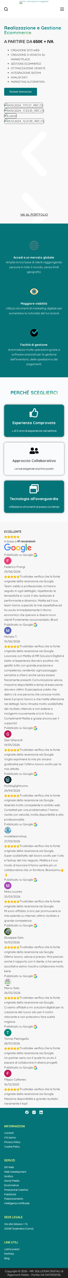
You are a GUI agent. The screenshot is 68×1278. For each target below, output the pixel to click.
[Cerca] (6, 9)
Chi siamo (10, 1137)
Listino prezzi (11, 1249)
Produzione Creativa (16, 1190)
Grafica (8, 1176)
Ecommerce (11, 1185)
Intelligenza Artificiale (16, 1203)
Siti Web (9, 1167)
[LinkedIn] (41, 1112)
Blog (7, 1258)
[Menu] (62, 9)
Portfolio (9, 1253)
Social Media (11, 1180)
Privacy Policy (12, 1142)
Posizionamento (13, 1198)
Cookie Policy (12, 1146)
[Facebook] (27, 1112)
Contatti (9, 1133)
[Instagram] (34, 1112)
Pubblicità (10, 1194)
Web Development (15, 1172)
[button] (34, 154)
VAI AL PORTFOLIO (34, 214)
